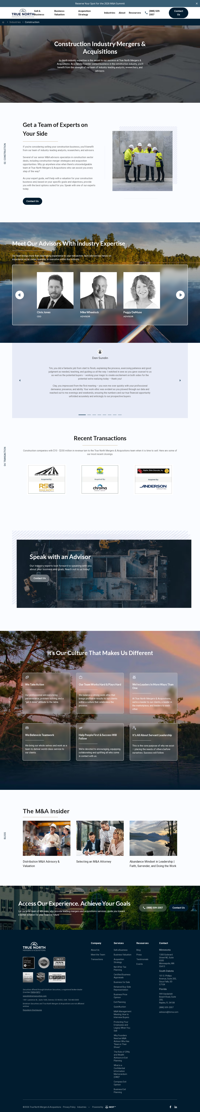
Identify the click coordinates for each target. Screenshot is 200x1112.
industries (15, 22)
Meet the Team (98, 954)
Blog (138, 950)
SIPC (38, 992)
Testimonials (142, 959)
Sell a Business (121, 950)
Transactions (97, 959)
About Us (95, 950)
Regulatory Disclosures (32, 1010)
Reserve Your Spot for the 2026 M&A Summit (100, 3)
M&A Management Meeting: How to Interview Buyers (122, 1014)
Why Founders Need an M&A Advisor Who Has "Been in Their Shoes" (121, 1041)
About (122, 12)
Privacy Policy (69, 1107)
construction (32, 22)
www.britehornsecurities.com (35, 996)
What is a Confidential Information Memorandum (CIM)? (120, 1071)
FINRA (33, 992)
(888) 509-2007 (154, 13)
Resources (135, 12)
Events (139, 964)
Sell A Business (39, 13)
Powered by (97, 1107)
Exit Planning (120, 1002)
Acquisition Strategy (84, 13)
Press (139, 954)
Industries (109, 12)
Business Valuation (59, 13)
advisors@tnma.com (168, 1012)
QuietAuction (120, 1007)
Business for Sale (122, 982)
